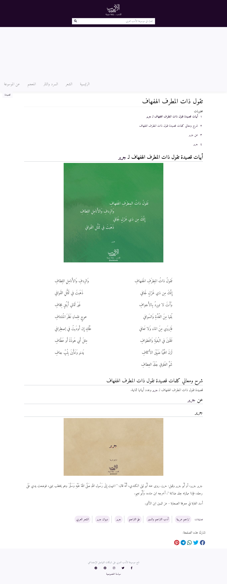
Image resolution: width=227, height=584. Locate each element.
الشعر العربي (82, 519)
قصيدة (7, 94)
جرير (122, 157)
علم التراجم (134, 519)
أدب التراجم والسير (158, 519)
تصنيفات (199, 519)
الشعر (69, 84)
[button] (132, 568)
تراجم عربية (183, 519)
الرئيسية (85, 84)
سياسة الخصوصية (113, 574)
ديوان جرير (102, 519)
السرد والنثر (51, 84)
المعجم (31, 84)
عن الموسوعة (12, 84)
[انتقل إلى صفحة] (75, 21)
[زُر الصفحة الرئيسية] (113, 9)
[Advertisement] (113, 52)
